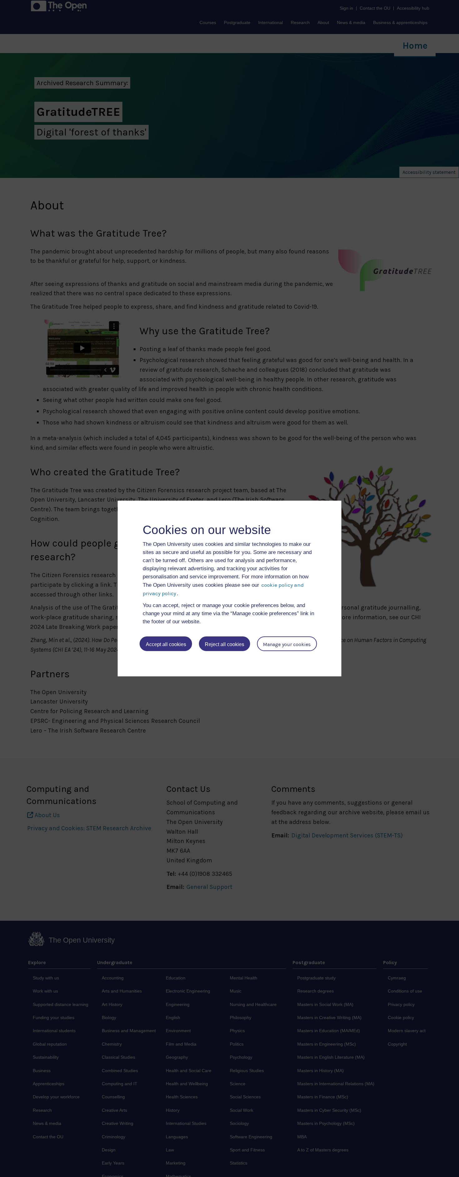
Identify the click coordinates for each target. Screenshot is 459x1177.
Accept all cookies (166, 644)
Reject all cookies (224, 644)
